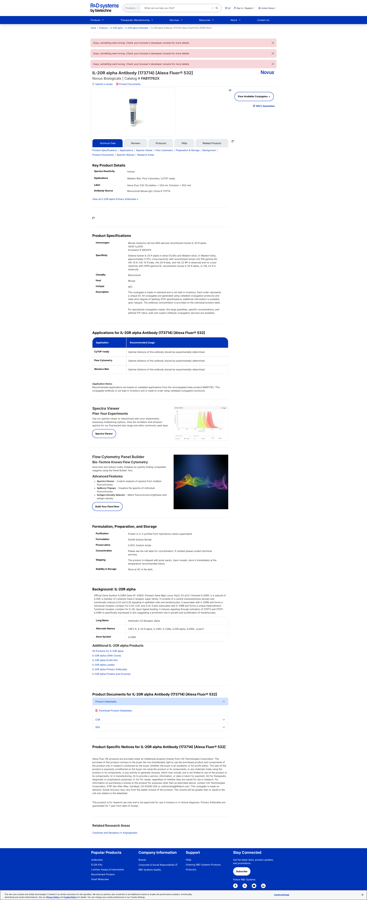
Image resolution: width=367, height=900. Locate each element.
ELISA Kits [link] (96, 864)
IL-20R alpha (117, 28)
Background (209, 150)
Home (93, 28)
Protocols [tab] (161, 143)
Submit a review (104, 84)
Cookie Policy (70, 897)
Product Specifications (104, 150)
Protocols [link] (191, 869)
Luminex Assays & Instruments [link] (107, 869)
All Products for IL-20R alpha (107, 651)
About (234, 20)
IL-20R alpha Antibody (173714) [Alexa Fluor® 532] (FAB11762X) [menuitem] (181, 28)
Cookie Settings (281, 895)
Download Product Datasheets (115, 710)
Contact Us (263, 20)
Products (95, 20)
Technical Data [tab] (108, 143)
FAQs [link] (188, 859)
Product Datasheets (105, 701)
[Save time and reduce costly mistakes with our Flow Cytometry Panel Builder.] (201, 481)
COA (97, 719)
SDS (97, 727)
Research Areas (145, 154)
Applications (126, 150)
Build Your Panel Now (107, 506)
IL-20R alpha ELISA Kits (105, 660)
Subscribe (241, 871)
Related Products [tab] (212, 143)
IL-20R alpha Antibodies (137, 28)
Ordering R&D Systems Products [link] (203, 864)
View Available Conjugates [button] (253, 96)
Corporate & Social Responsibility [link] (156, 864)
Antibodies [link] (97, 859)
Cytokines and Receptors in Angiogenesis (114, 832)
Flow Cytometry (164, 150)
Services (174, 20)
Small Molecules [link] (100, 879)
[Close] (272, 43)
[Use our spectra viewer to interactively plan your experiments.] (201, 423)
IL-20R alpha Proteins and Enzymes (111, 673)
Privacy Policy (53, 897)
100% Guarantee (265, 106)
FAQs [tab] (184, 143)
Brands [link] (142, 859)
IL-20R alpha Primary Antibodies (109, 669)
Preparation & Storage (188, 150)
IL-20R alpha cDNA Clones (106, 655)
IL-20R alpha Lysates (103, 664)
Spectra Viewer (144, 150)
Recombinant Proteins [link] (103, 874)
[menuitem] (93, 27)
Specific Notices (125, 154)
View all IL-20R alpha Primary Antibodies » (115, 199)
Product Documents (129, 84)
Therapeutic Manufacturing (134, 20)
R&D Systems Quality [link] (149, 869)
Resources (204, 20)
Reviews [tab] (135, 143)
